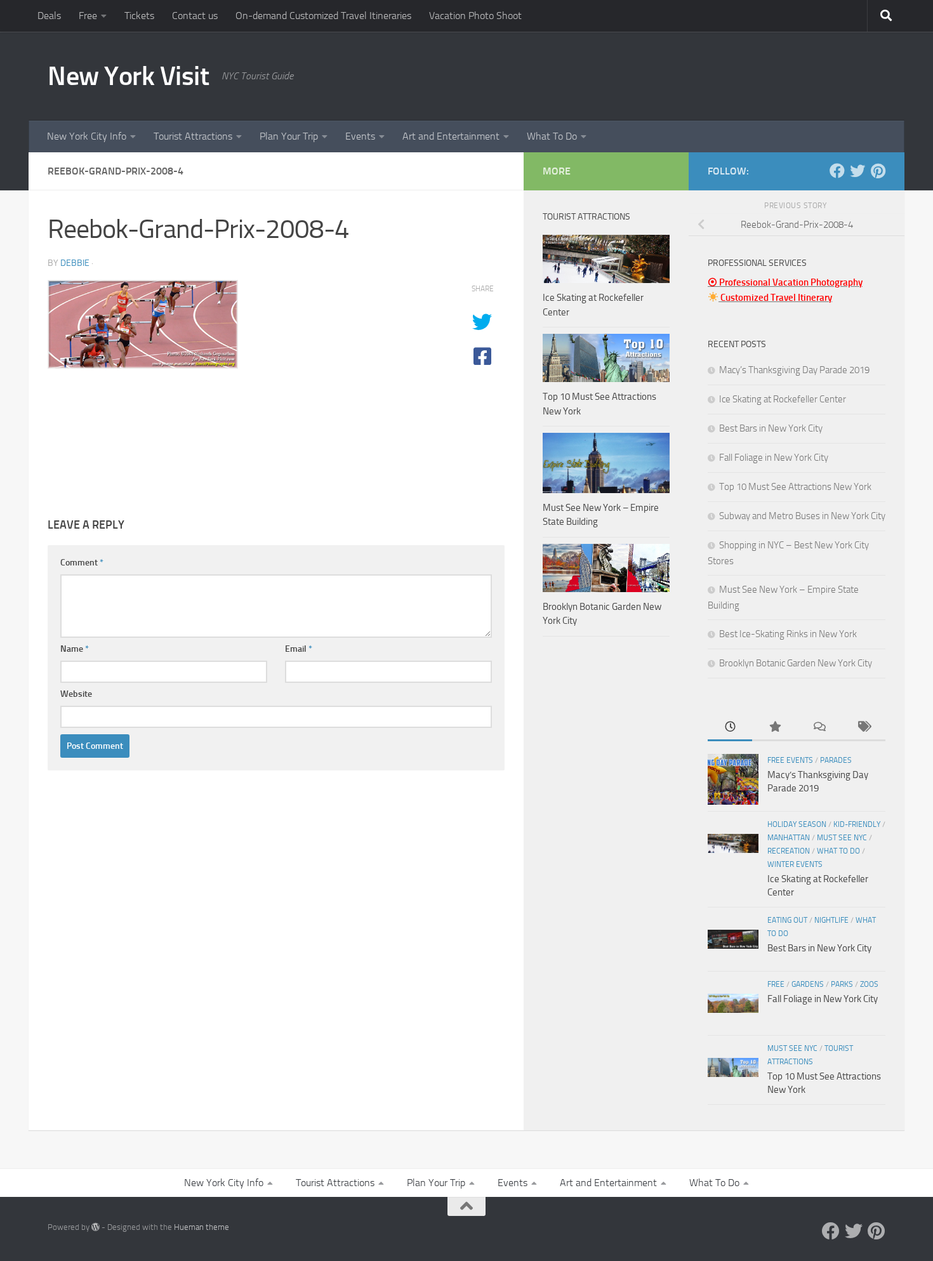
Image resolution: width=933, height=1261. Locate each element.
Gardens (807, 984)
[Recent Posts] (730, 727)
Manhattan (788, 837)
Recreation (788, 851)
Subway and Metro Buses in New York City (802, 516)
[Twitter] (857, 170)
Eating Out (787, 920)
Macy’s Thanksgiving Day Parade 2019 (794, 370)
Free (88, 16)
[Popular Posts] (774, 727)
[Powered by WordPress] (95, 1227)
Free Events (790, 760)
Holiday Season (796, 824)
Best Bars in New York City (771, 428)
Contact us (195, 16)
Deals (49, 16)
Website (76, 694)
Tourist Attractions (193, 136)
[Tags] (863, 727)
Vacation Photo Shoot (475, 16)
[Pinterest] (877, 170)
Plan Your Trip (289, 136)
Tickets (139, 16)
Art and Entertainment (451, 136)
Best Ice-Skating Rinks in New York (788, 634)
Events (360, 136)
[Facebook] (837, 170)
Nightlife (831, 920)
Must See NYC (842, 837)
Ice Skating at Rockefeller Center (782, 399)
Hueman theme (201, 1227)
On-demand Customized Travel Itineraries (323, 16)
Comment (81, 562)
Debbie (74, 263)
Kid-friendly (856, 824)
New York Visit (128, 76)
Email (298, 649)
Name (74, 649)
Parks (842, 984)
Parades (836, 760)
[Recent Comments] (819, 727)
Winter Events (795, 864)
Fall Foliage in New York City (773, 457)
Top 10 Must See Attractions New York (795, 486)
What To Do (552, 136)
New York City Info (86, 136)
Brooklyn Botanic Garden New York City (795, 663)
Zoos (869, 984)
